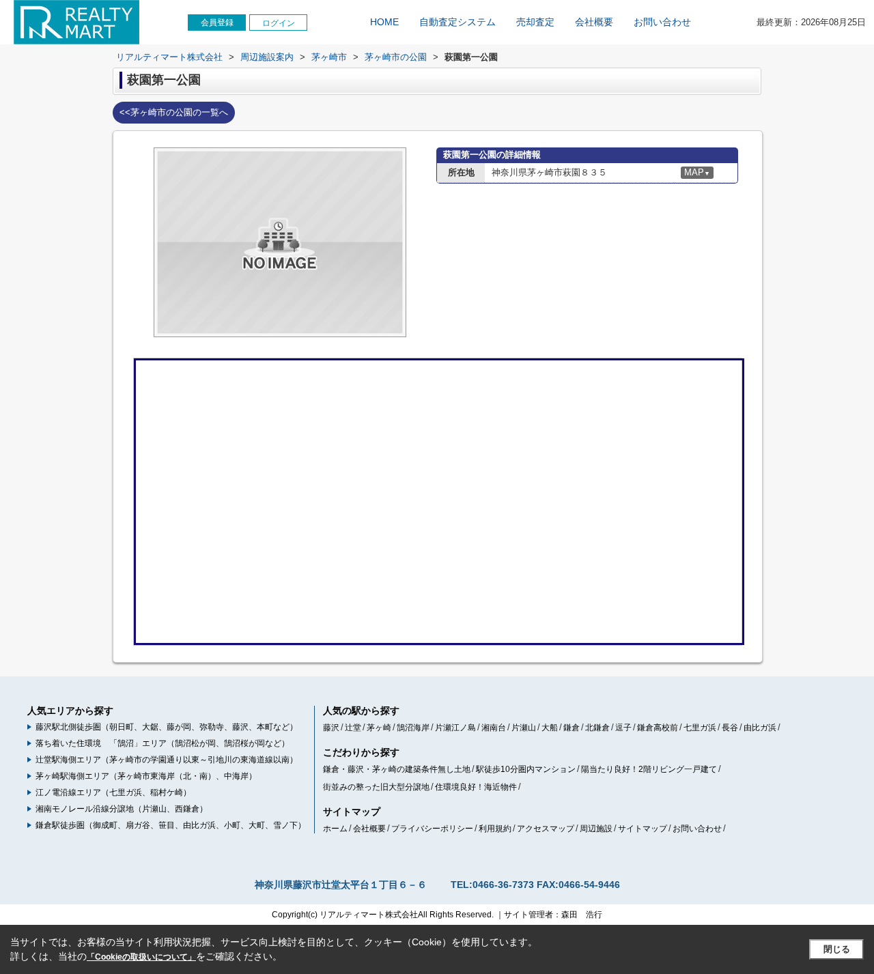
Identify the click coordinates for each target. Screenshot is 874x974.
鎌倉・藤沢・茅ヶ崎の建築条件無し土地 (396, 769)
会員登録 (217, 22)
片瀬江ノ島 (455, 727)
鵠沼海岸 (413, 727)
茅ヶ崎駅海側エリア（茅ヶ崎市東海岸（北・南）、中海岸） (146, 776)
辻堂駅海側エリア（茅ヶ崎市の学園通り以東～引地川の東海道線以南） (167, 759)
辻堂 (353, 727)
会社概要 (594, 21)
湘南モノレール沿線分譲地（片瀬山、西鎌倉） (122, 809)
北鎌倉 (597, 727)
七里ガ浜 (699, 727)
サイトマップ (642, 828)
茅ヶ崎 (379, 727)
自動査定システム (457, 21)
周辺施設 (596, 828)
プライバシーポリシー (432, 828)
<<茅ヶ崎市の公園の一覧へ (173, 112)
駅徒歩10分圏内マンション (526, 769)
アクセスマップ (545, 828)
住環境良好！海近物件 (476, 787)
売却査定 (535, 21)
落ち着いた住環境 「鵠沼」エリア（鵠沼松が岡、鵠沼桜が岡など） (163, 743)
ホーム (335, 828)
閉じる (836, 949)
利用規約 (495, 828)
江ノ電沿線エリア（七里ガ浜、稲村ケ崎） (113, 792)
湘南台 (493, 727)
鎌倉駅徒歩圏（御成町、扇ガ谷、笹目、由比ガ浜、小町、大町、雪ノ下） (171, 825)
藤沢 (331, 727)
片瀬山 (523, 727)
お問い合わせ (662, 21)
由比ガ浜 (760, 727)
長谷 (730, 727)
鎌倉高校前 (657, 727)
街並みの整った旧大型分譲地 (376, 787)
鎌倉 (571, 727)
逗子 (623, 727)
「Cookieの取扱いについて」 (141, 957)
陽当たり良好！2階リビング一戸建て (649, 769)
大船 (549, 727)
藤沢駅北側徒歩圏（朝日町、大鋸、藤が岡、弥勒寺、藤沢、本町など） (167, 727)
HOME (384, 21)
